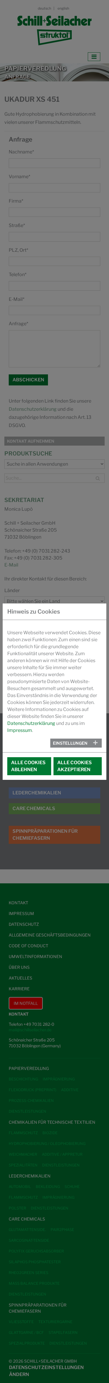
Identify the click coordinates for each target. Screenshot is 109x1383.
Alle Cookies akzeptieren (74, 766)
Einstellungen (70, 743)
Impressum (19, 730)
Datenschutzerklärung (31, 723)
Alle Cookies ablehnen (28, 766)
